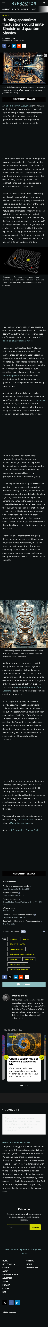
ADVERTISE (7, 1278)
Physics (5, 15)
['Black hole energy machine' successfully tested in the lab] (24, 1044)
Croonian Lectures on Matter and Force (18, 914)
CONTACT (6, 1288)
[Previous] (6, 1057)
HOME (33, 9)
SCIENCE (6, 9)
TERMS (5, 1281)
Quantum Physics (17, 964)
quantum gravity (11, 375)
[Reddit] (19, 46)
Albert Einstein (16, 949)
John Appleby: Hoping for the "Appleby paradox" (21, 921)
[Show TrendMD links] (44, 931)
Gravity (26, 939)
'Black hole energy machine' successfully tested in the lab (23, 1061)
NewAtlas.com (32, 1268)
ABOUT (5, 1271)
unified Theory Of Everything (17, 106)
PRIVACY (6, 1285)
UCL (13, 830)
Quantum (29, 959)
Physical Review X (27, 819)
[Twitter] (9, 46)
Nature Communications (21, 823)
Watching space (9, 908)
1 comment (26, 984)
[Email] (24, 46)
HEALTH (15, 9)
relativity (14, 959)
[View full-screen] (45, 55)
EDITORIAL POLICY (10, 1275)
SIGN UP (24, 9)
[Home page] (24, 4)
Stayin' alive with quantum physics (16, 886)
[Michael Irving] (6, 998)
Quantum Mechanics (19, 969)
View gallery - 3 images (24, 99)
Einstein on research (11, 899)
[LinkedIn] (14, 46)
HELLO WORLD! (8, 1264)
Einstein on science (10, 893)
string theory (39, 400)
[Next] (41, 1057)
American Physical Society (28, 830)
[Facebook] (4, 46)
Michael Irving (19, 995)
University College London (22, 954)
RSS (4, 1292)
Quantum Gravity (17, 944)
